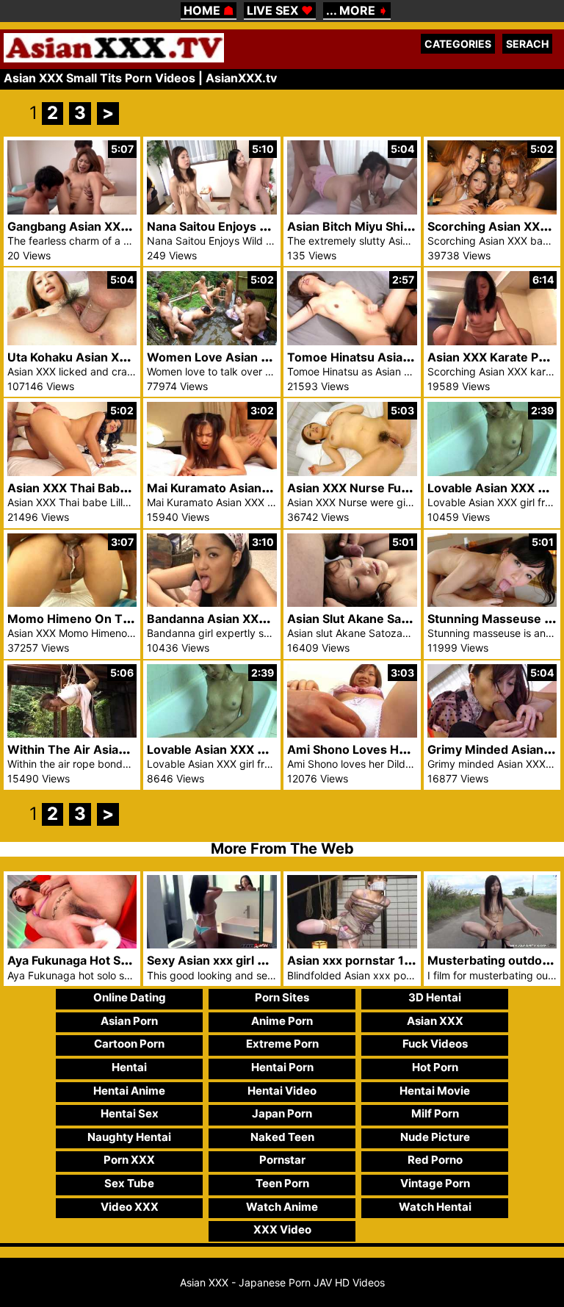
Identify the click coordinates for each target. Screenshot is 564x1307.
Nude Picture (435, 1137)
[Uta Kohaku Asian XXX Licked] (72, 341)
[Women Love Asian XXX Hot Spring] (212, 341)
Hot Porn (435, 1067)
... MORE (357, 10)
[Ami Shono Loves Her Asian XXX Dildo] (352, 733)
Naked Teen (282, 1137)
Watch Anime (282, 1207)
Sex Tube (129, 1183)
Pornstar (282, 1160)
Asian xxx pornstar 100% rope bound (393, 960)
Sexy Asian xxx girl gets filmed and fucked (267, 960)
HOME (209, 10)
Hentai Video (282, 1091)
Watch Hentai (435, 1207)
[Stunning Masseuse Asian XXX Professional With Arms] (492, 603)
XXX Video (282, 1229)
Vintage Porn (435, 1183)
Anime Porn (282, 1021)
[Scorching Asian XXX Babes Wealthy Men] (492, 210)
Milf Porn (435, 1113)
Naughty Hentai (129, 1137)
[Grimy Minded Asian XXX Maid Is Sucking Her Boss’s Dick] (492, 733)
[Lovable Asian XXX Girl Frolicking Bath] (492, 472)
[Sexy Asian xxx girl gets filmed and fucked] (212, 944)
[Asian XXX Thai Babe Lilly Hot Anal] (72, 472)
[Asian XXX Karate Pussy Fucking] (492, 341)
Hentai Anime (129, 1091)
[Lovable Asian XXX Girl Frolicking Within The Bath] (212, 733)
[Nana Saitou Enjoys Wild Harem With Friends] (212, 210)
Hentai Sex (130, 1113)
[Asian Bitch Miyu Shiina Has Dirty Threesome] (352, 210)
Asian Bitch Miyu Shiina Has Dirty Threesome (416, 226)
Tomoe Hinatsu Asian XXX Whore (383, 357)
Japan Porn (282, 1113)
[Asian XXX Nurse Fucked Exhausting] (352, 472)
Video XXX (130, 1207)
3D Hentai (434, 997)
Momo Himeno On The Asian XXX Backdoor (132, 618)
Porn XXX (129, 1160)
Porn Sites (282, 997)
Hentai (129, 1067)
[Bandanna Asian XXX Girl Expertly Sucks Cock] (212, 603)
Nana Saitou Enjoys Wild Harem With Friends (275, 226)
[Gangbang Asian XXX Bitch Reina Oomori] (72, 210)
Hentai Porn (282, 1067)
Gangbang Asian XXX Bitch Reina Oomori (124, 226)
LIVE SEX (280, 10)
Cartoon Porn (129, 1044)
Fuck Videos (435, 1044)
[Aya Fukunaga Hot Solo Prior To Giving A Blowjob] (72, 944)
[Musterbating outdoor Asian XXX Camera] (492, 944)
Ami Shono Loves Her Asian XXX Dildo (396, 749)
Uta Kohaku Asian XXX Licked (91, 357)
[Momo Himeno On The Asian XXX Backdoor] (72, 603)
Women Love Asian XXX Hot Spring (248, 357)
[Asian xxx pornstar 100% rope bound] (352, 944)
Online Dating (129, 997)
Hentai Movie (435, 1091)
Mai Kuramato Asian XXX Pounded (245, 487)
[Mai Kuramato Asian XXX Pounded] (212, 472)
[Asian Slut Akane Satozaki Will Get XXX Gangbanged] (352, 603)
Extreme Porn (282, 1044)
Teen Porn (282, 1183)
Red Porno (435, 1160)
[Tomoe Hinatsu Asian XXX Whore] (352, 341)
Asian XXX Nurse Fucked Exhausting (391, 487)
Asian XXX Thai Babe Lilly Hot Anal (105, 487)
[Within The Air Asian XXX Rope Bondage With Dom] (72, 733)
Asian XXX (435, 1021)
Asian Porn (129, 1021)
